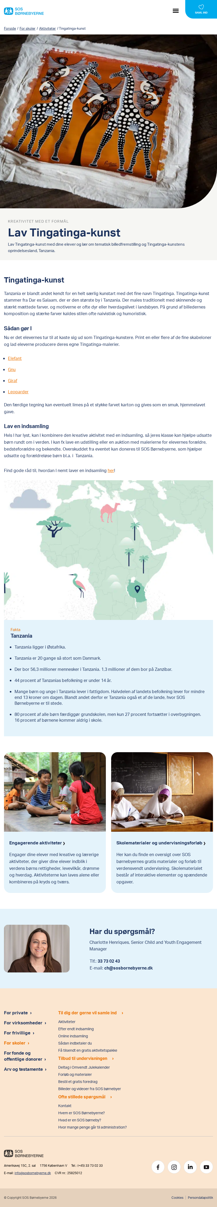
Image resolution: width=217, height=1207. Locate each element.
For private (16, 1012)
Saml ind (201, 12)
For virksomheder (23, 1022)
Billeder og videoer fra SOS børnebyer (89, 1088)
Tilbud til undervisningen (82, 1058)
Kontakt (64, 1105)
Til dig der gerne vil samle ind (87, 1012)
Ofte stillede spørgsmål (81, 1096)
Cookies (177, 1198)
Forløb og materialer (75, 1074)
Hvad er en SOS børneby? (79, 1120)
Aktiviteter (47, 28)
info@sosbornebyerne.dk (33, 1173)
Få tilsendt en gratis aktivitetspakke (87, 1050)
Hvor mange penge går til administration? (92, 1127)
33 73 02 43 (109, 961)
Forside (10, 28)
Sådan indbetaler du (75, 1043)
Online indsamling (73, 1036)
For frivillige (17, 1033)
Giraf (12, 380)
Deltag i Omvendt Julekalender (84, 1067)
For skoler (27, 28)
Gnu (12, 369)
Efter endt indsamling (76, 1029)
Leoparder (18, 391)
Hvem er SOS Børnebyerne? (81, 1113)
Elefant (15, 358)
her (111, 470)
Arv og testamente (24, 1069)
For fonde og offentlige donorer (23, 1056)
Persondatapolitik (200, 1198)
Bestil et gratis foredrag (77, 1081)
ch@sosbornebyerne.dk (128, 968)
